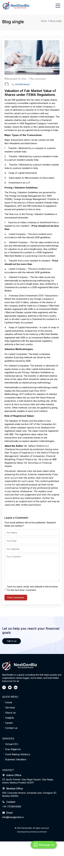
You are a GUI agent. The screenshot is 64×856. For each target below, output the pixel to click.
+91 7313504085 (11, 806)
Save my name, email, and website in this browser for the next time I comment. (32, 588)
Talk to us (12, 641)
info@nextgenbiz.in (13, 817)
